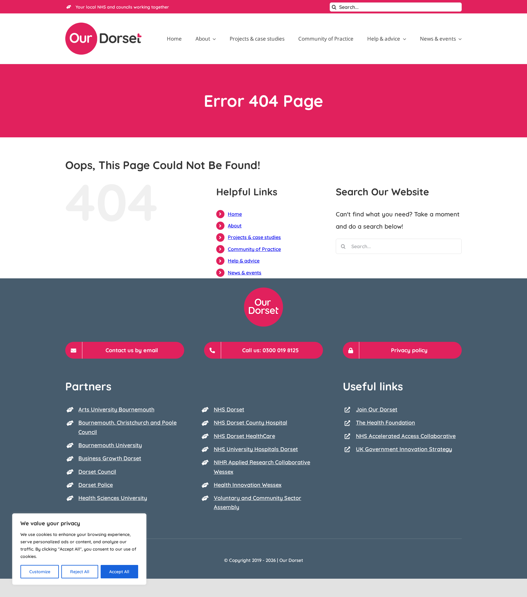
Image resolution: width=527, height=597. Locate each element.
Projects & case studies (254, 237)
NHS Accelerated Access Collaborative (406, 436)
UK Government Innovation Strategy (404, 449)
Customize (39, 571)
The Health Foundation (385, 422)
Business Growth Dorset (109, 458)
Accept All (119, 571)
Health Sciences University (112, 497)
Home (235, 214)
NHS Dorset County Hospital (250, 422)
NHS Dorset (229, 409)
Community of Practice (254, 249)
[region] (79, 549)
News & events (244, 273)
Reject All (79, 571)
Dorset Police (95, 484)
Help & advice (244, 261)
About (235, 226)
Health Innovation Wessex (247, 484)
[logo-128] (263, 290)
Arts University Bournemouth (116, 409)
